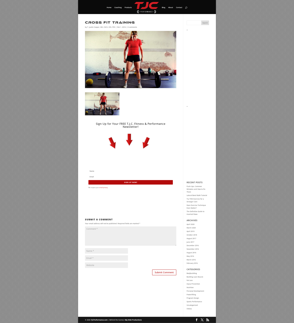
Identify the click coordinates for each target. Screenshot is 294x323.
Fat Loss (190, 280)
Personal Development (195, 291)
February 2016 (192, 263)
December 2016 (193, 245)
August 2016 (191, 252)
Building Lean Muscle (195, 277)
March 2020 (191, 228)
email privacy (103, 187)
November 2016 (193, 249)
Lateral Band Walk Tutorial (197, 195)
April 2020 (190, 224)
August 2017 (191, 238)
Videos (189, 309)
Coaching (118, 8)
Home (109, 8)
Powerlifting (191, 294)
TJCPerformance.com (99, 320)
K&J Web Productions (133, 320)
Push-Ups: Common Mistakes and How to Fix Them (196, 189)
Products (128, 8)
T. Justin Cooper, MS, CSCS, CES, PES (101, 27)
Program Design (193, 298)
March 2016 (191, 260)
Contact (179, 8)
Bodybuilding (192, 273)
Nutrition (190, 287)
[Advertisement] (127, 201)
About (170, 8)
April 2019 (190, 231)
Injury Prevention (193, 284)
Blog (163, 8)
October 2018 (192, 235)
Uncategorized (192, 305)
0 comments (132, 27)
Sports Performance (194, 301)
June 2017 (190, 242)
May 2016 (190, 256)
